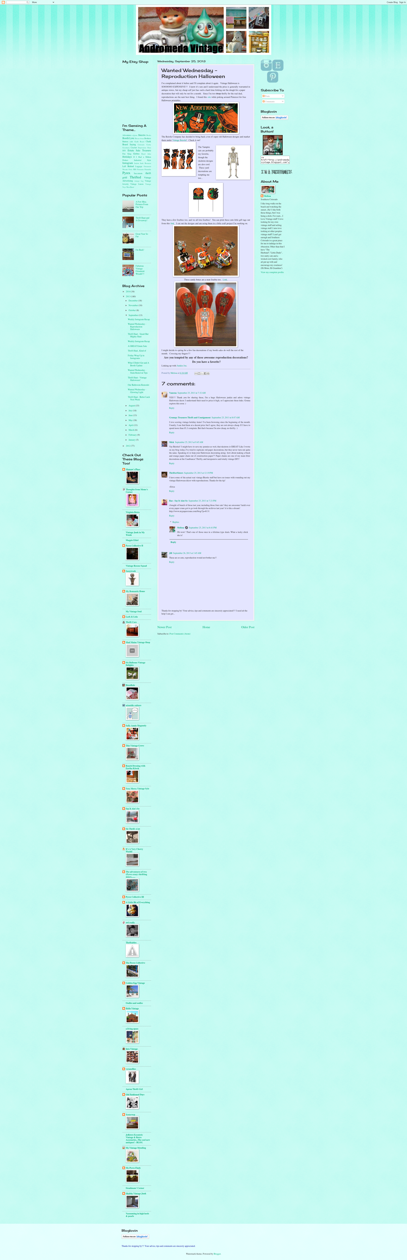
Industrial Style (142, 160)
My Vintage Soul (134, 611)
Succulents (138, 173)
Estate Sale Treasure (139, 150)
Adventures (126, 135)
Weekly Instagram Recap (139, 319)
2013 (128, 296)
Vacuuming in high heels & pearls (137, 1215)
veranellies (131, 1068)
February (133, 434)
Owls (130, 169)
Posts (267, 96)
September (134, 315)
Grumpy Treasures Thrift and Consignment (190, 417)
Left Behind (128, 166)
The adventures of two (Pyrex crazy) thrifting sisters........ (136, 874)
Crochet (134, 147)
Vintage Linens (137, 184)
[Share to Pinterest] (208, 373)
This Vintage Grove (135, 745)
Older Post (247, 627)
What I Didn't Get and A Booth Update (138, 364)
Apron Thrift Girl (134, 1089)
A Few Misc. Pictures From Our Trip (142, 204)
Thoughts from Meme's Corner (137, 491)
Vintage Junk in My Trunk (135, 534)
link (172, 223)
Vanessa (173, 392)
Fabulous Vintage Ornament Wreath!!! (140, 269)
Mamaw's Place (133, 469)
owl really (130, 922)
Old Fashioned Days (135, 1094)
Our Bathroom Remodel (138, 384)
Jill (170, 553)
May (131, 420)
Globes (136, 153)
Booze (137, 138)
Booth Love (128, 138)
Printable (148, 169)
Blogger (217, 1253)
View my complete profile (272, 272)
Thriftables (131, 942)
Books (148, 135)
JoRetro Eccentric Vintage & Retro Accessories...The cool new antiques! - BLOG (138, 1138)
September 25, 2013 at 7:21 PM (202, 500)
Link (225, 279)
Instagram (127, 163)
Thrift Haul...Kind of (137, 350)
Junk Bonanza (145, 163)
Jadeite (136, 163)
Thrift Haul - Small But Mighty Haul (138, 335)
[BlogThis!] (199, 373)
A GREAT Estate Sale (137, 345)
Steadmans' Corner (135, 1188)
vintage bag (139, 181)
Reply (171, 407)
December (133, 300)
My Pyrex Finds (133, 1167)
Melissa (180, 527)
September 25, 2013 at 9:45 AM (189, 442)
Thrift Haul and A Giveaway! (142, 219)
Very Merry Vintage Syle (137, 788)
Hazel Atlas (146, 154)
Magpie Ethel (132, 540)
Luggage (138, 166)
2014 (128, 291)
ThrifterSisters (176, 472)
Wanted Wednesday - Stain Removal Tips (138, 371)
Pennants (140, 169)
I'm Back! (140, 249)
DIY (124, 150)
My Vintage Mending (136, 1147)
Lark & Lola (132, 616)
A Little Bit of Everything (138, 902)
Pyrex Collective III (135, 896)
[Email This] (196, 373)
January (132, 439)
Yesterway (130, 1114)
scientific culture (133, 705)
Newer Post (164, 627)
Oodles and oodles (134, 1003)
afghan (134, 135)
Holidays (127, 156)
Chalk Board (139, 141)
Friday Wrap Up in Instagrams (136, 357)
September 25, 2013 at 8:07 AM (226, 417)
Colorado (141, 144)
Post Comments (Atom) (179, 633)
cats (131, 141)
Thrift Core (131, 622)
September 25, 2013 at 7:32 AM (192, 392)
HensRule (130, 685)
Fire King (126, 153)
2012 (128, 445)
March (132, 429)
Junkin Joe (181, 365)
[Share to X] (202, 373)
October (132, 310)
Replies (175, 521)
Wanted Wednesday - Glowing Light (137, 391)
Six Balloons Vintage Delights (135, 664)
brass (142, 138)
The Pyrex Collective (135, 962)
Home (206, 627)
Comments (270, 101)
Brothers (147, 138)
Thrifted (135, 177)
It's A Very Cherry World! (134, 850)
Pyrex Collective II (134, 545)
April (131, 425)
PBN (134, 169)
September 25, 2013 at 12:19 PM (198, 472)
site (209, 96)
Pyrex (126, 172)
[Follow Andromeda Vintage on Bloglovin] (274, 118)
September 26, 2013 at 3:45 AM (187, 553)
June (131, 415)
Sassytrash (131, 571)
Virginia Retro (133, 512)
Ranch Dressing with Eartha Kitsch (135, 767)
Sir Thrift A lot (133, 828)
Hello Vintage (132, 1008)
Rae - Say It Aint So (178, 500)
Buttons (125, 141)
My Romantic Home (135, 591)
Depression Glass (144, 147)
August (132, 405)
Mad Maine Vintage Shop (138, 642)
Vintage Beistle (179, 140)
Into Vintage (132, 1048)
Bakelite (142, 135)
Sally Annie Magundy (136, 725)
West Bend (130, 187)
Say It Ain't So (132, 808)
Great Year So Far (142, 235)
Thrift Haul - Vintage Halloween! (137, 379)
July (131, 410)
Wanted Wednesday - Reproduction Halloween (137, 326)
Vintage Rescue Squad (136, 565)
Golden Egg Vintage (135, 983)
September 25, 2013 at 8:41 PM (203, 527)
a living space (132, 1028)
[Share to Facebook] (205, 373)
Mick (171, 442)
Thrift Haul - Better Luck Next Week (139, 398)
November (133, 305)
